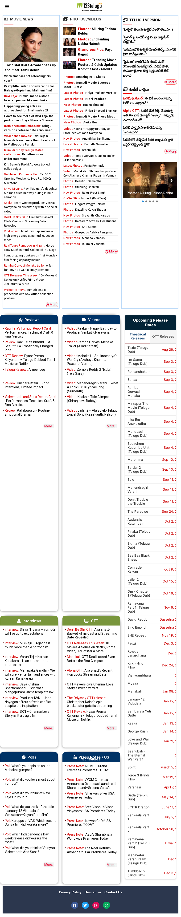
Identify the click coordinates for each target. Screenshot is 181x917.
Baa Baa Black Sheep (139, 557)
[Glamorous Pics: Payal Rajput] (69, 52)
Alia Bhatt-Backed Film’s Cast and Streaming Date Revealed (28, 221)
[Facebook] (74, 905)
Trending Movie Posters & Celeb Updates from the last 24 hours (97, 64)
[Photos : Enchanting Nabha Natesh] (69, 42)
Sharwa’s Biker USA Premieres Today (91, 795)
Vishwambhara (139, 675)
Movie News (21, 19)
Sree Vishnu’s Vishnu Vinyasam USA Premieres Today (91, 809)
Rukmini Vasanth (84, 244)
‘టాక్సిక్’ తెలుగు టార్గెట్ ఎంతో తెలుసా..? (148, 29)
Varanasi (134, 787)
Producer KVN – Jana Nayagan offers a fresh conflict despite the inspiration (28, 702)
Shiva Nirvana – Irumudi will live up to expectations (30, 631)
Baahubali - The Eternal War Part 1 (136, 755)
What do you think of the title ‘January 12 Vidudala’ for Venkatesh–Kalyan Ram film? (29, 811)
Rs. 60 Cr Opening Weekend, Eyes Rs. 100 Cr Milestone (28, 179)
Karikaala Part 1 (138, 817)
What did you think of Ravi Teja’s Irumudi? (27, 795)
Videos (94, 320)
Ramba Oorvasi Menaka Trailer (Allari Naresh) (90, 344)
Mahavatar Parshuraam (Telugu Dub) (138, 859)
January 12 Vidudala (136, 701)
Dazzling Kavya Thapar (84, 209)
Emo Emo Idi (137, 627)
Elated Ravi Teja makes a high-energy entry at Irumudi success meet (29, 235)
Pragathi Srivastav (85, 144)
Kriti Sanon (80, 226)
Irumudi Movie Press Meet (89, 116)
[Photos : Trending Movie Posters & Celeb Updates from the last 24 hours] (69, 65)
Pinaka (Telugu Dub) (139, 533)
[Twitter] (85, 905)
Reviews (32, 320)
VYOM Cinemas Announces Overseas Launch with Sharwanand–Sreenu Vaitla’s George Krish (92, 784)
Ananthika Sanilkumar (87, 138)
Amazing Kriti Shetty (84, 77)
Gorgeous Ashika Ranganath (88, 232)
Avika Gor (80, 122)
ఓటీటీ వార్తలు (139, 89)
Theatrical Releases (138, 336)
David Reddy (138, 619)
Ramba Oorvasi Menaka (134, 391)
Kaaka (132, 723)
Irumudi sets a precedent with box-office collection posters (28, 294)
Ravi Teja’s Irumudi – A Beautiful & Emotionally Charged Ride (29, 346)
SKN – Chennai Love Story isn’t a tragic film (27, 713)
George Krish (138, 731)
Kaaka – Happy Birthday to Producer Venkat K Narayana (92, 330)
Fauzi (132, 643)
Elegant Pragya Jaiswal (84, 204)
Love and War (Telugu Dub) (138, 741)
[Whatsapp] (106, 905)
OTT (94, 621)
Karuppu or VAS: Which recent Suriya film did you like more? (30, 822)
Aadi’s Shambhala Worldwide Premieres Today (89, 836)
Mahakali (134, 691)
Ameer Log (25, 369)
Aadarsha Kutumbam (136, 521)
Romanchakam (139, 372)
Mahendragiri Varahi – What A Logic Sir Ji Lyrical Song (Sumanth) (92, 387)
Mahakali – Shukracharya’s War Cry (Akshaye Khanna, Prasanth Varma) (92, 360)
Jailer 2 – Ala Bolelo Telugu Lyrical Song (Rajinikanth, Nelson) (92, 412)
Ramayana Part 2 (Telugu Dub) (138, 843)
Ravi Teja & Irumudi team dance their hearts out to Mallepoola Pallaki (29, 140)
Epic (131, 479)
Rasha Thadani (83, 104)
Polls (32, 757)
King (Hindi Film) (136, 665)
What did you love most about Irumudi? (30, 781)
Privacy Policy (70, 892)
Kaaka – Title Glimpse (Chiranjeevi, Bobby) (88, 399)
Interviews (32, 621)
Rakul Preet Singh (84, 192)
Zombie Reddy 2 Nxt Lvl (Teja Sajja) (89, 371)
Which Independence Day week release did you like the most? (27, 838)
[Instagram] (95, 905)
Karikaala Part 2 (138, 829)
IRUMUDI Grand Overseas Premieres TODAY (88, 768)
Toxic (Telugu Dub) (138, 350)
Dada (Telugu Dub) (138, 797)
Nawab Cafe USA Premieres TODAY (89, 823)
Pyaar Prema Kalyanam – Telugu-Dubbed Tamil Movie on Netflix (30, 360)
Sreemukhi (79, 150)
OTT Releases (163, 336)
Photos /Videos (85, 19)
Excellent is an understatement (23, 154)
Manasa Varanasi (84, 238)
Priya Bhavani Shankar (90, 110)
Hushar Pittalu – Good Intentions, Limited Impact (27, 385)
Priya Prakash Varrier (90, 92)
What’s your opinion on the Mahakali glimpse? (27, 768)
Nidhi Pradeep (85, 99)
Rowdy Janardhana (137, 653)
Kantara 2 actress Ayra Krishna (89, 221)
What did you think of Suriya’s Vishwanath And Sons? (30, 850)
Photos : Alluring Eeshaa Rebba (150, 193)
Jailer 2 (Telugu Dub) (138, 581)
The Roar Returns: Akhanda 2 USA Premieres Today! (92, 850)
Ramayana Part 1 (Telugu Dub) (138, 607)
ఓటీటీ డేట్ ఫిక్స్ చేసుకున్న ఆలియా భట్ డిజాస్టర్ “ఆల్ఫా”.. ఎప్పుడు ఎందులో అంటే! (148, 115)
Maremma (135, 459)
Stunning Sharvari (81, 187)
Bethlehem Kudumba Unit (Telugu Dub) (138, 447)
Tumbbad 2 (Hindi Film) (136, 873)
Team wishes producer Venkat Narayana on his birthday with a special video (30, 207)
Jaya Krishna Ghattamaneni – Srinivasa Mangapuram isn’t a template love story (30, 688)
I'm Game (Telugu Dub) (138, 362)
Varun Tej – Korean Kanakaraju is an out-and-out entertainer (26, 661)
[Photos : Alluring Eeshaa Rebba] (69, 31)
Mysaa (133, 683)
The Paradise (138, 511)
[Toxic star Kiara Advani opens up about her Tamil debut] (31, 50)
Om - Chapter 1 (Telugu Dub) (139, 593)
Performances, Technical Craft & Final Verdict (29, 332)
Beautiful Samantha (82, 181)
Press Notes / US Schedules (94, 758)
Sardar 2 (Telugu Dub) (138, 469)
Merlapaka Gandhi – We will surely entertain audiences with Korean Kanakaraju (31, 674)
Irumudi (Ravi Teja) (84, 198)
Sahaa (132, 380)
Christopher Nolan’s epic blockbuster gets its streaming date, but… (89, 702)
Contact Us (113, 892)
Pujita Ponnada (83, 165)
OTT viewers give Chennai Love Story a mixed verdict (90, 686)
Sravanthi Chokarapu (86, 215)
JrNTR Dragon (138, 807)
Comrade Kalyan (135, 569)
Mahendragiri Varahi (138, 489)
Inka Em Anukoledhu (137, 421)
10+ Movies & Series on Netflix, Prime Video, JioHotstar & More (30, 280)
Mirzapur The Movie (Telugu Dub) (138, 407)
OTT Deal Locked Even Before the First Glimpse (91, 659)
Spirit (132, 767)
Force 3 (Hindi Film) (138, 777)
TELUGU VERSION (144, 20)
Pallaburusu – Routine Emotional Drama (27, 412)
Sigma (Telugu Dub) (139, 545)
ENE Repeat (137, 635)
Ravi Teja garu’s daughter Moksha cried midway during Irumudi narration (30, 193)
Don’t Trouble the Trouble (138, 501)
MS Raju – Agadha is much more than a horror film (27, 645)
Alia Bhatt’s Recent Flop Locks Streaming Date (89, 672)
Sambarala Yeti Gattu (139, 713)
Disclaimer (93, 892)
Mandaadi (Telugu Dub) (138, 433)
